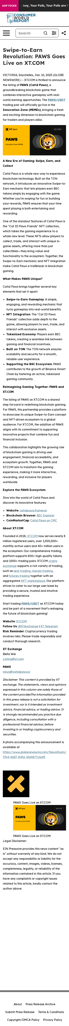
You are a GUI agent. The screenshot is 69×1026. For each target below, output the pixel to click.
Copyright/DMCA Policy (23, 1020)
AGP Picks (9, 5)
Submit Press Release (19, 1012)
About (18, 1004)
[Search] (45, 33)
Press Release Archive (40, 1004)
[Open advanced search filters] (54, 33)
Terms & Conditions (51, 1012)
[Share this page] (63, 33)
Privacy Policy (52, 1020)
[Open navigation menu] (6, 33)
